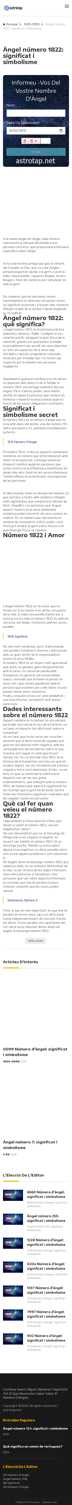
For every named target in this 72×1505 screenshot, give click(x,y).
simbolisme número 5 (22, 900)
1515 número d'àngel (22, 442)
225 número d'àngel (16, 1486)
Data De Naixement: (23, 123)
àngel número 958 (15, 1478)
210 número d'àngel (16, 1474)
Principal (12, 24)
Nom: (10, 105)
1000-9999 (31, 24)
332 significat (11, 1482)
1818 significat (17, 636)
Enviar (36, 151)
